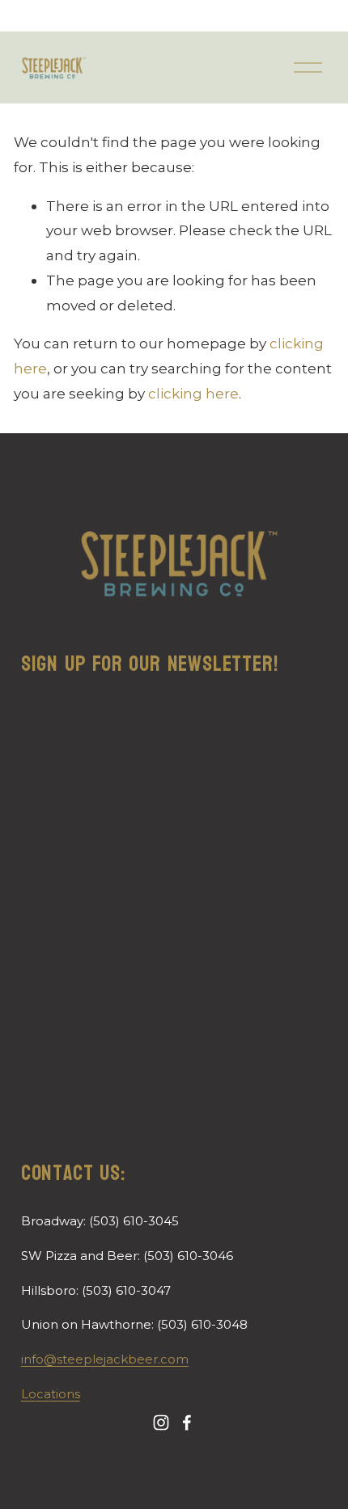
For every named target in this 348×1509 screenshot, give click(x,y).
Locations (50, 1394)
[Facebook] (187, 1422)
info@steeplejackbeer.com (105, 1359)
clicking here (193, 393)
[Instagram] (161, 1422)
